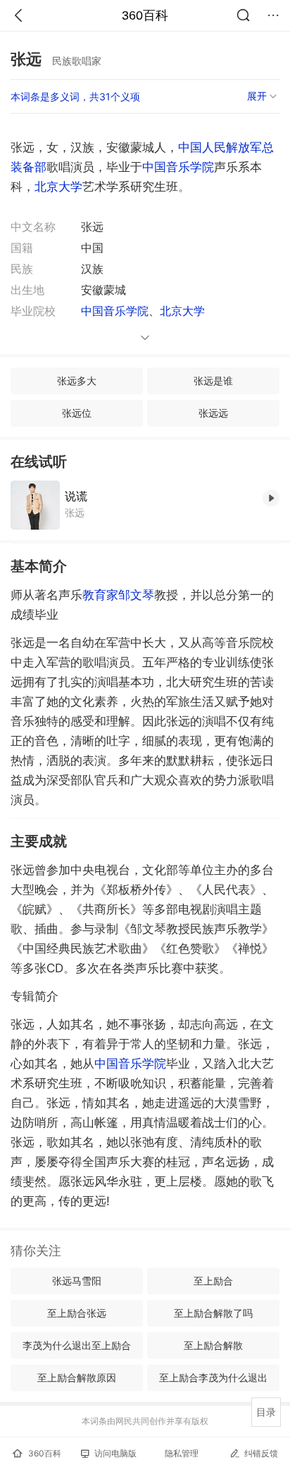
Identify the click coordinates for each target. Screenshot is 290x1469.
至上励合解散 (213, 1345)
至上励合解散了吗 (213, 1313)
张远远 (213, 413)
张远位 (77, 413)
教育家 (100, 595)
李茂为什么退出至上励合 (77, 1345)
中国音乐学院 (178, 167)
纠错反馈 (261, 1453)
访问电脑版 (115, 1453)
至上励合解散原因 (76, 1377)
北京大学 (58, 187)
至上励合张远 (76, 1313)
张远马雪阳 (76, 1281)
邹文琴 (136, 595)
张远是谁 (213, 381)
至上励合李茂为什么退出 (213, 1377)
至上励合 (213, 1281)
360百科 (145, 15)
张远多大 (76, 381)
